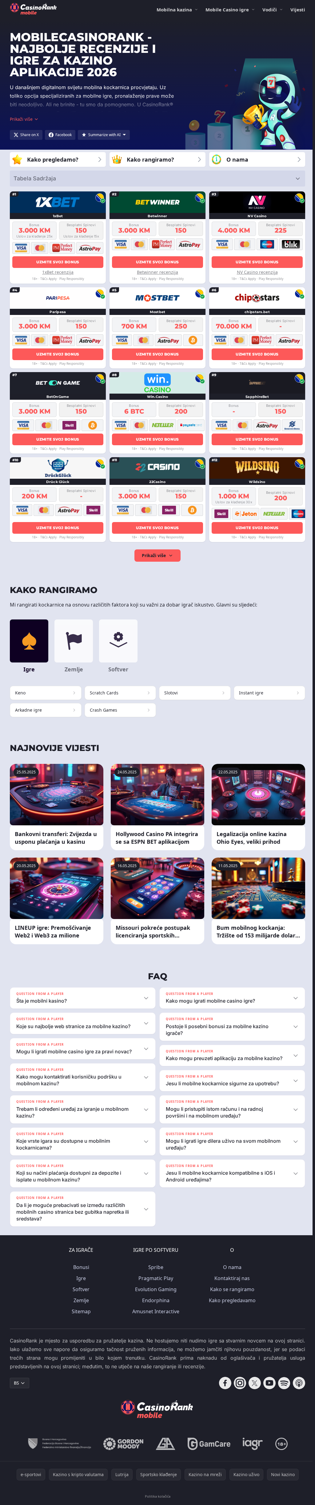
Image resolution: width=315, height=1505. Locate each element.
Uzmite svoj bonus (57, 262)
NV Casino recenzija (257, 272)
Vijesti (297, 9)
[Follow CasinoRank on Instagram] (237, 1383)
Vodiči (269, 9)
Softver (79, 1289)
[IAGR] (251, 1444)
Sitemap (80, 1311)
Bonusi (80, 1267)
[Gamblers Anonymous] (164, 1444)
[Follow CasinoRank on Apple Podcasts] (296, 1383)
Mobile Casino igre (227, 9)
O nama (231, 1267)
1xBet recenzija (58, 272)
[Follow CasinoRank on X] (252, 1383)
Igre (80, 1278)
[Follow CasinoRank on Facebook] (223, 1383)
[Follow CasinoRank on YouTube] (267, 1383)
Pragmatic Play (154, 1278)
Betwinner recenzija (157, 272)
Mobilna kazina (174, 9)
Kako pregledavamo (231, 1300)
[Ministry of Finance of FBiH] (58, 1444)
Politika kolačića (156, 1496)
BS (16, 1383)
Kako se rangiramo (231, 1289)
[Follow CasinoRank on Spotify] (282, 1383)
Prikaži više (154, 555)
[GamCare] (207, 1444)
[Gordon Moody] (122, 1444)
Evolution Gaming (154, 1289)
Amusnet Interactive (154, 1311)
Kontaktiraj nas (231, 1278)
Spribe (154, 1267)
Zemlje (80, 1300)
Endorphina (154, 1300)
